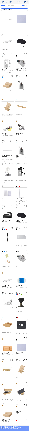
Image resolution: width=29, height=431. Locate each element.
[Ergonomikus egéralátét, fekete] (16, 55)
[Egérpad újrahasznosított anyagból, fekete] (16, 339)
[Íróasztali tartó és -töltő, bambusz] (2, 361)
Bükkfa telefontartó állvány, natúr (7, 90)
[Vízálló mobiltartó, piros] (19, 186)
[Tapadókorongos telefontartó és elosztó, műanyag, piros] (18, 317)
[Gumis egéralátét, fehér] (16, 33)
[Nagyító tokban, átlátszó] (2, 207)
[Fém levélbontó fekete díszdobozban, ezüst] (2, 34)
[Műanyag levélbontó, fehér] (7, 229)
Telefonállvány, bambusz (19, 374)
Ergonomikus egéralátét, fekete (20, 46)
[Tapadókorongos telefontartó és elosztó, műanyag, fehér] (19, 317)
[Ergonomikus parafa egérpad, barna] (2, 339)
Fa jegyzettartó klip (5, 263)
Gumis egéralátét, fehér (19, 24)
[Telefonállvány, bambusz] (2, 121)
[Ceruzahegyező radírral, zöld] (21, 294)
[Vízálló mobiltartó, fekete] (16, 186)
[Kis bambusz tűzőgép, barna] (2, 406)
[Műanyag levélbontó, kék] (4, 229)
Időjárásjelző (17, 90)
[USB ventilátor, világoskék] (4, 251)
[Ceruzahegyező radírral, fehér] (19, 294)
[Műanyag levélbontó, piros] (6, 229)
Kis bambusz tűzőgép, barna (6, 396)
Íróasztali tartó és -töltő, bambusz (7, 352)
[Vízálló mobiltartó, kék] (2, 77)
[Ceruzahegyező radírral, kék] (16, 294)
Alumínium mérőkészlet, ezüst (20, 198)
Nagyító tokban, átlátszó (5, 198)
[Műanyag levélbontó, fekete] (2, 229)
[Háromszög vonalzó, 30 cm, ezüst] (2, 164)
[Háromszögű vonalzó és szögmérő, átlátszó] (2, 317)
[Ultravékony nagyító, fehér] (16, 142)
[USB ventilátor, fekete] (2, 251)
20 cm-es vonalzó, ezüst (5, 133)
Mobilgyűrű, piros (18, 419)
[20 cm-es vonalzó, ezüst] (2, 142)
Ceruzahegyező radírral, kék (20, 285)
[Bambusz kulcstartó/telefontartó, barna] (2, 384)
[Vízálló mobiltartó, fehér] (4, 77)
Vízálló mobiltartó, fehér (5, 68)
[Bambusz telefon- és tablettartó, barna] (16, 406)
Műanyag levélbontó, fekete (6, 220)
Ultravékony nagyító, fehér (20, 133)
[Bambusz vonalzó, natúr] (16, 121)
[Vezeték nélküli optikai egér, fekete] (16, 251)
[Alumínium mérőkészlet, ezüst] (16, 207)
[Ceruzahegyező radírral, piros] (18, 294)
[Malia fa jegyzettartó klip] (2, 273)
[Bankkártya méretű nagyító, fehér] (16, 77)
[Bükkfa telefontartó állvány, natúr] (2, 99)
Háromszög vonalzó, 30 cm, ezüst (7, 155)
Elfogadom (26, 428)
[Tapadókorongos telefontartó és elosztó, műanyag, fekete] (16, 317)
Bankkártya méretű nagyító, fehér (21, 68)
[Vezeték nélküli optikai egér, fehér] (18, 251)
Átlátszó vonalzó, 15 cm (5, 46)
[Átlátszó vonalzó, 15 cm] (2, 55)
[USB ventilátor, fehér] (6, 251)
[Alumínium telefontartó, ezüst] (2, 186)
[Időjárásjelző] (16, 99)
